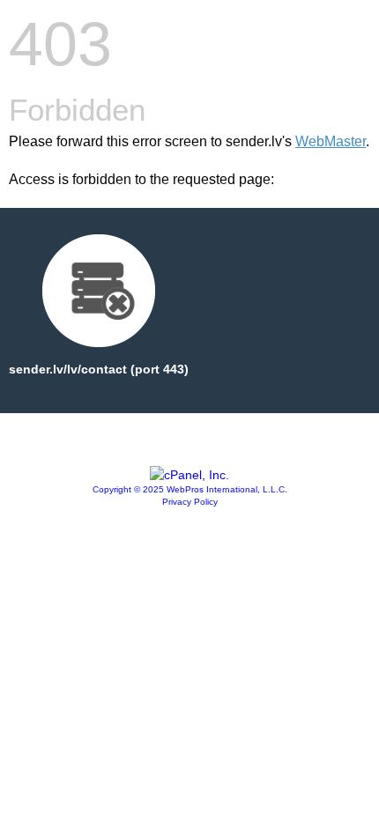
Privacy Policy (190, 502)
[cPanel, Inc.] (189, 475)
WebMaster (330, 141)
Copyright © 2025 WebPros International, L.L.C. (190, 489)
